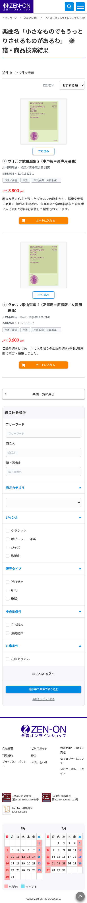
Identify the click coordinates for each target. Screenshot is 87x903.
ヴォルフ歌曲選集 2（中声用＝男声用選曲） (43, 161)
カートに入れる (45, 221)
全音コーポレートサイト (72, 771)
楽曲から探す (30, 17)
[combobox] (43, 433)
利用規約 (7, 755)
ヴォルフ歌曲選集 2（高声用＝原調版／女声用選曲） (45, 307)
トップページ (9, 17)
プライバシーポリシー (14, 764)
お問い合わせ (39, 762)
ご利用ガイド (39, 748)
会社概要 (7, 748)
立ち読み (43, 151)
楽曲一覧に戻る (43, 394)
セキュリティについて (72, 761)
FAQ (33, 755)
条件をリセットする (44, 699)
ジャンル (12, 517)
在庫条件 (12, 645)
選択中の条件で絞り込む (43, 689)
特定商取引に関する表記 (72, 750)
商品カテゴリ (15, 487)
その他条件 (13, 611)
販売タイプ (13, 568)
